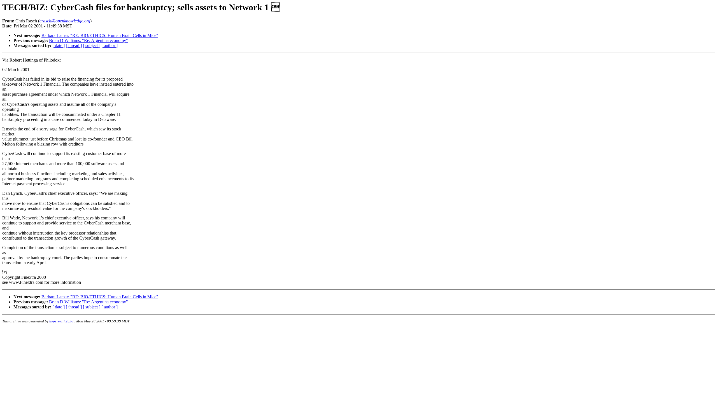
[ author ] (109, 45)
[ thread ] (74, 45)
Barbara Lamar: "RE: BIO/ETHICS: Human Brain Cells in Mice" (99, 35)
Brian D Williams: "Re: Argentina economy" (88, 40)
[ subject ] (91, 45)
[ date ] (58, 45)
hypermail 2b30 (61, 321)
